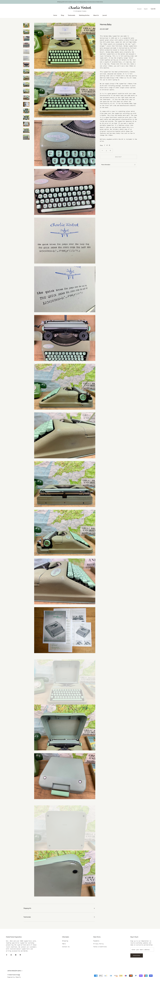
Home (55, 15)
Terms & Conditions (100, 946)
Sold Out (118, 156)
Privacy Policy (98, 944)
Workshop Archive (84, 15)
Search (146, 9)
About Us (96, 15)
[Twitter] (107, 145)
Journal (105, 15)
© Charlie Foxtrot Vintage (13, 974)
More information (105, 164)
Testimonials (71, 15)
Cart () (153, 9)
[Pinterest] (109, 145)
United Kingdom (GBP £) (14, 970)
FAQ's (64, 944)
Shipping (65, 941)
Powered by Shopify (14, 977)
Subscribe (136, 955)
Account (139, 9)
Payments (96, 941)
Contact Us (66, 946)
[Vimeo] (20, 955)
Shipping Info (27, 908)
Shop (62, 15)
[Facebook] (104, 145)
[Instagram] (11, 955)
